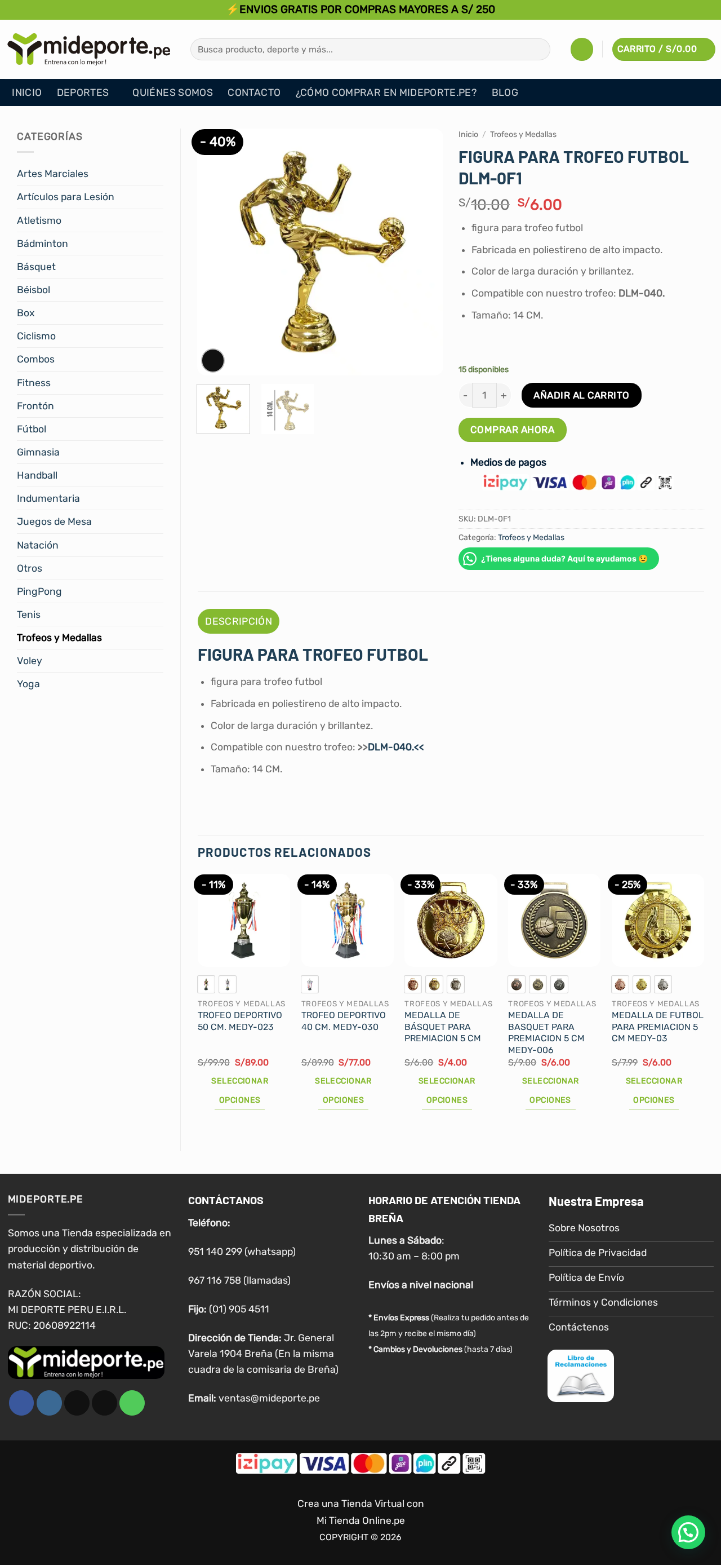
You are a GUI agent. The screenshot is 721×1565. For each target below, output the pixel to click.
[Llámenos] (132, 1403)
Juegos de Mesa (54, 521)
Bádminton (42, 243)
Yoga (28, 683)
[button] (582, 49)
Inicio (27, 92)
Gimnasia (38, 452)
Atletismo (39, 220)
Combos (36, 359)
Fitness (34, 382)
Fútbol (31, 429)
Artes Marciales (52, 173)
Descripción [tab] (238, 621)
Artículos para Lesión (65, 196)
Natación (38, 545)
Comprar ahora (512, 429)
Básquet (36, 266)
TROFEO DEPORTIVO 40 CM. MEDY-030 (343, 1021)
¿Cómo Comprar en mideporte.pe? (386, 92)
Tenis (29, 614)
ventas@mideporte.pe (269, 1398)
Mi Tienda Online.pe (361, 1520)
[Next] (424, 252)
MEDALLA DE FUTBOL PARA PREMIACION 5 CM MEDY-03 (658, 1027)
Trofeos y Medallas (59, 637)
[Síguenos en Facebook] (21, 1403)
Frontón (35, 406)
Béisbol (33, 289)
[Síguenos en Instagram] (49, 1403)
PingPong (39, 591)
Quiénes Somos (172, 92)
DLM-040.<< (396, 747)
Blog (505, 92)
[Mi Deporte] (89, 49)
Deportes (83, 92)
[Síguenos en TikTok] (77, 1403)
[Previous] (216, 252)
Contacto (254, 92)
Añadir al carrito (581, 395)
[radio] (206, 984)
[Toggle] (156, 174)
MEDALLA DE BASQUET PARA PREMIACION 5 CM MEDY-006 (546, 1032)
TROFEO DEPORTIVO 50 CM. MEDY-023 (240, 1021)
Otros (29, 568)
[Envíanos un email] (104, 1403)
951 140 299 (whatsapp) (242, 1251)
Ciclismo (36, 336)
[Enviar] (538, 49)
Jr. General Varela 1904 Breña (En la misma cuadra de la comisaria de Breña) (263, 1353)
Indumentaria (48, 498)
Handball (37, 475)
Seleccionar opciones (239, 1090)
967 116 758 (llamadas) (239, 1280)
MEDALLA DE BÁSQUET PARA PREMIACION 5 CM (442, 1027)
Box (25, 313)
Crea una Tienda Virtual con (360, 1503)
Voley (29, 660)
